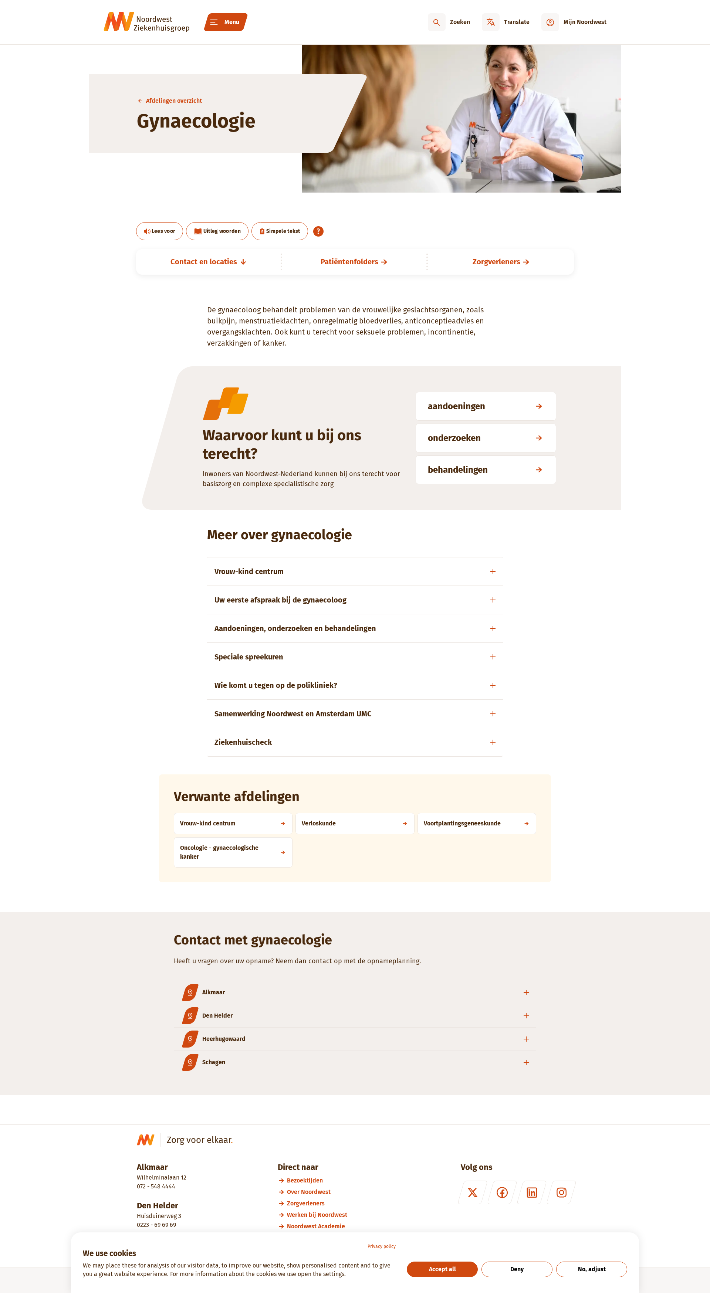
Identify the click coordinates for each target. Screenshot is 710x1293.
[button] (355, 992)
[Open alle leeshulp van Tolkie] (318, 231)
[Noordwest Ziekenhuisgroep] (146, 22)
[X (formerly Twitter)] (472, 1192)
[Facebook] (502, 1192)
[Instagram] (561, 1192)
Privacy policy (382, 1246)
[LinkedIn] (532, 1192)
